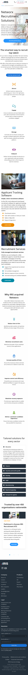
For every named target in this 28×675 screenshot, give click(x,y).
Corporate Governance (17, 659)
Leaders (3, 589)
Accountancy (20, 577)
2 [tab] (14, 554)
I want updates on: (6, 633)
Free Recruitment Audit (14, 75)
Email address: (5, 639)
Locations (3, 584)
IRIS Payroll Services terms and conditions (6, 612)
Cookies (7, 659)
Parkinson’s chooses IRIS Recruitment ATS (13, 525)
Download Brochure (15, 41)
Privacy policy (5, 657)
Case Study (7, 521)
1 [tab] (9, 554)
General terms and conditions (6, 603)
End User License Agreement (5, 621)
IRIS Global (4, 596)
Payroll (18, 582)
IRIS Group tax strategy (14, 662)
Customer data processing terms (5, 617)
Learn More (8, 225)
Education (19, 584)
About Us (3, 577)
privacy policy (8, 650)
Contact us (4, 582)
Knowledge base (5, 591)
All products (20, 586)
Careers (3, 580)
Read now (14, 544)
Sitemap (3, 593)
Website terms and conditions (18, 657)
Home (2, 5)
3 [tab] (18, 554)
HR (17, 580)
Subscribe (14, 645)
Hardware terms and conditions (5, 607)
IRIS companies (5, 586)
